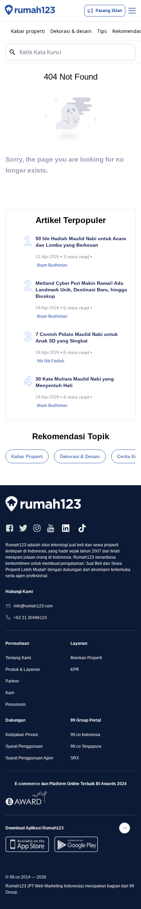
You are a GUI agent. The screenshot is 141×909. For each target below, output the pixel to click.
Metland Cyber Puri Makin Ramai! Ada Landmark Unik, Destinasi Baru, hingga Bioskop (81, 289)
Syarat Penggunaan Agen (29, 758)
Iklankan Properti (86, 657)
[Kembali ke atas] (124, 828)
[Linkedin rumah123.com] (65, 528)
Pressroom (15, 704)
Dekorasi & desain (71, 31)
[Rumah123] (30, 10)
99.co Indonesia (85, 734)
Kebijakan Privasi (21, 734)
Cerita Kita (128, 456)
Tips (102, 31)
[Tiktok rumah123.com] (82, 528)
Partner (12, 681)
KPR (74, 669)
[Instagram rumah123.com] (37, 528)
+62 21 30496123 (30, 617)
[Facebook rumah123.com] (9, 528)
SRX (74, 758)
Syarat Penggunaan (24, 746)
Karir (9, 692)
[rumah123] (46, 504)
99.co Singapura (85, 746)
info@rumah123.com (33, 606)
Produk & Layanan (22, 669)
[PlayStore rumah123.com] (76, 844)
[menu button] (132, 10)
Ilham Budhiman (52, 265)
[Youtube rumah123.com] (51, 528)
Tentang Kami (18, 657)
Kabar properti (28, 31)
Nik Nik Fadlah (50, 361)
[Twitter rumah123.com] (23, 528)
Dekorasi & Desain (80, 456)
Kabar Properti (27, 456)
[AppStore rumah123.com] (27, 844)
